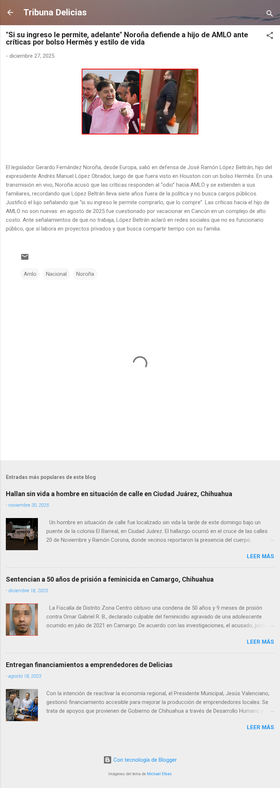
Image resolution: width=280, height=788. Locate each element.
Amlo (30, 274)
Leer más (260, 556)
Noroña (85, 274)
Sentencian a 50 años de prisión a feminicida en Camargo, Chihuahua (110, 579)
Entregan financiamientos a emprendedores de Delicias (89, 665)
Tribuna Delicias (55, 12)
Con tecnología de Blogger (144, 760)
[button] (269, 36)
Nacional (56, 274)
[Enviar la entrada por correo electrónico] (24, 259)
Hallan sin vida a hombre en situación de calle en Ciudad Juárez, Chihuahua (119, 494)
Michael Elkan (159, 774)
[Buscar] (269, 15)
